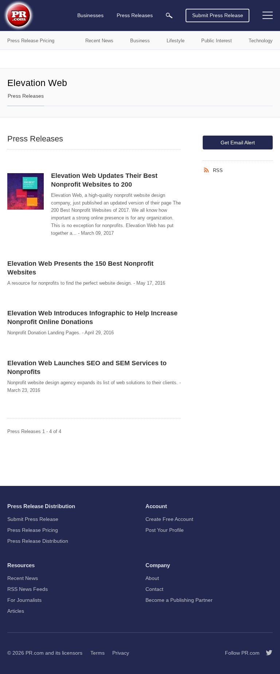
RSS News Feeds (27, 589)
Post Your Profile (164, 530)
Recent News (22, 578)
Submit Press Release (217, 15)
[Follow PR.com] (266, 653)
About (152, 578)
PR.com (35, 653)
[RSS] (208, 170)
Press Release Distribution (37, 541)
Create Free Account (169, 519)
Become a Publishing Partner (179, 600)
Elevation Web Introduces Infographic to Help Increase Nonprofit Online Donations (92, 317)
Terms (97, 652)
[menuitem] (169, 15)
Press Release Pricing (32, 530)
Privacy (120, 652)
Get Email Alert (238, 142)
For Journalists (24, 600)
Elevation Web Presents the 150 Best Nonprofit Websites (80, 268)
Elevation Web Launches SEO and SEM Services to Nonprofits (87, 367)
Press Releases (26, 96)
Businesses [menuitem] (90, 15)
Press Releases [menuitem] (135, 15)
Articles (15, 611)
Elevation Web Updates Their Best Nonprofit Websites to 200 (104, 180)
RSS (218, 170)
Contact (154, 589)
